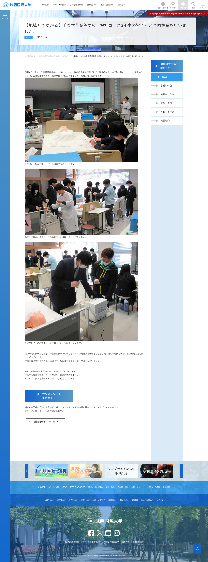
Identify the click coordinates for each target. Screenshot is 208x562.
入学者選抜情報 (76, 5)
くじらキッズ (167, 112)
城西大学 (125, 542)
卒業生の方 (85, 500)
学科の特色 (166, 85)
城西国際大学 (30, 56)
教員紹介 (165, 120)
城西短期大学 (138, 542)
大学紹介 (45, 5)
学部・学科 (110, 487)
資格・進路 (166, 103)
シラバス (160, 500)
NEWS (65, 56)
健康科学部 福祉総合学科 (49, 56)
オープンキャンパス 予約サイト (51, 396)
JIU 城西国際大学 (17, 4)
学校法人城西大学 (111, 542)
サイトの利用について (91, 542)
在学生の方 (73, 500)
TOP (197, 549)
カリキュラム (167, 94)
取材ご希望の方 (147, 500)
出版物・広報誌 (153, 487)
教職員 (135, 500)
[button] (26, 471)
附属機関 (166, 487)
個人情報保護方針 (71, 542)
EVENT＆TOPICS (77, 487)
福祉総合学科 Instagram (45, 421)
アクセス (173, 8)
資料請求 (121, 5)
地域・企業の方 (107, 5)
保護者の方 (61, 500)
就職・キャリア (137, 487)
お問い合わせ (163, 8)
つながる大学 (53, 487)
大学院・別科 (123, 487)
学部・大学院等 (59, 5)
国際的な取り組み (95, 487)
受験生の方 (92, 5)
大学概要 (41, 487)
